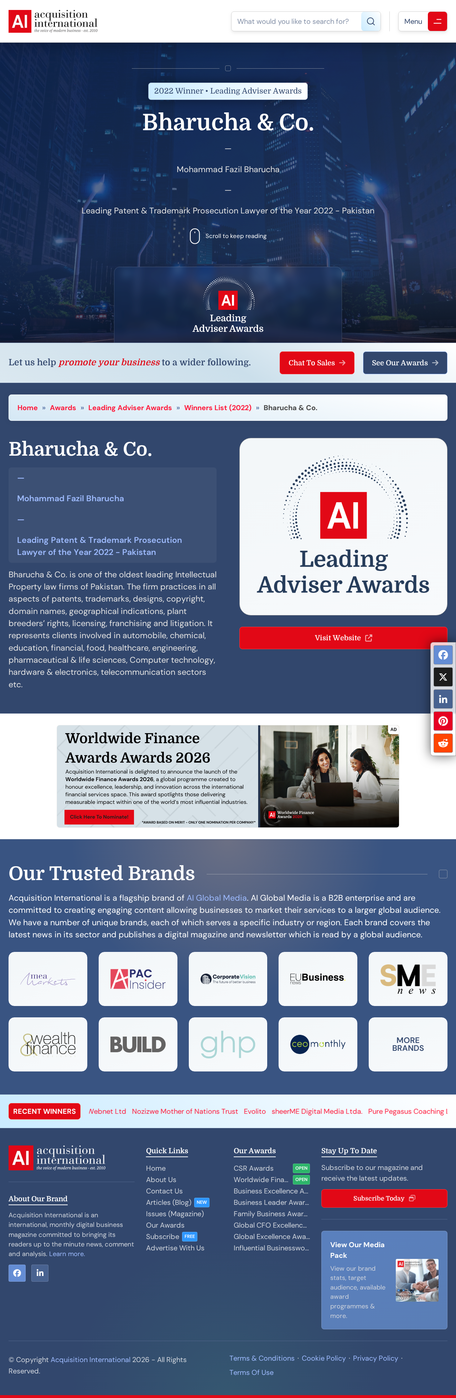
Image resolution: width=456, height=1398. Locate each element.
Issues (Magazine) (175, 1213)
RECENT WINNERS (44, 1111)
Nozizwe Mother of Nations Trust (111, 1111)
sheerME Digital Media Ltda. (243, 1111)
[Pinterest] (443, 721)
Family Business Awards (272, 1213)
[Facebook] (443, 654)
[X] (443, 677)
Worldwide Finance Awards (262, 1179)
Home (27, 407)
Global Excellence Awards (272, 1236)
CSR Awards (254, 1168)
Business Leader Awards (272, 1202)
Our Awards (165, 1225)
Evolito (181, 1111)
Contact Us (164, 1191)
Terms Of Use (251, 1372)
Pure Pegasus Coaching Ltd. (340, 1111)
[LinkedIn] (443, 699)
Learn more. (67, 1254)
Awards (63, 407)
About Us (161, 1179)
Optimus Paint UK (420, 1111)
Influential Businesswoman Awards (272, 1248)
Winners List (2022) (218, 407)
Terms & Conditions (262, 1358)
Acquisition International (90, 1359)
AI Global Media (217, 898)
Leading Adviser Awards (130, 407)
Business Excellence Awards (272, 1191)
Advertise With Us (175, 1248)
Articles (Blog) (168, 1202)
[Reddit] (443, 743)
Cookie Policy (324, 1358)
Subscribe (162, 1236)
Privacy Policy (375, 1358)
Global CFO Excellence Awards (272, 1225)
